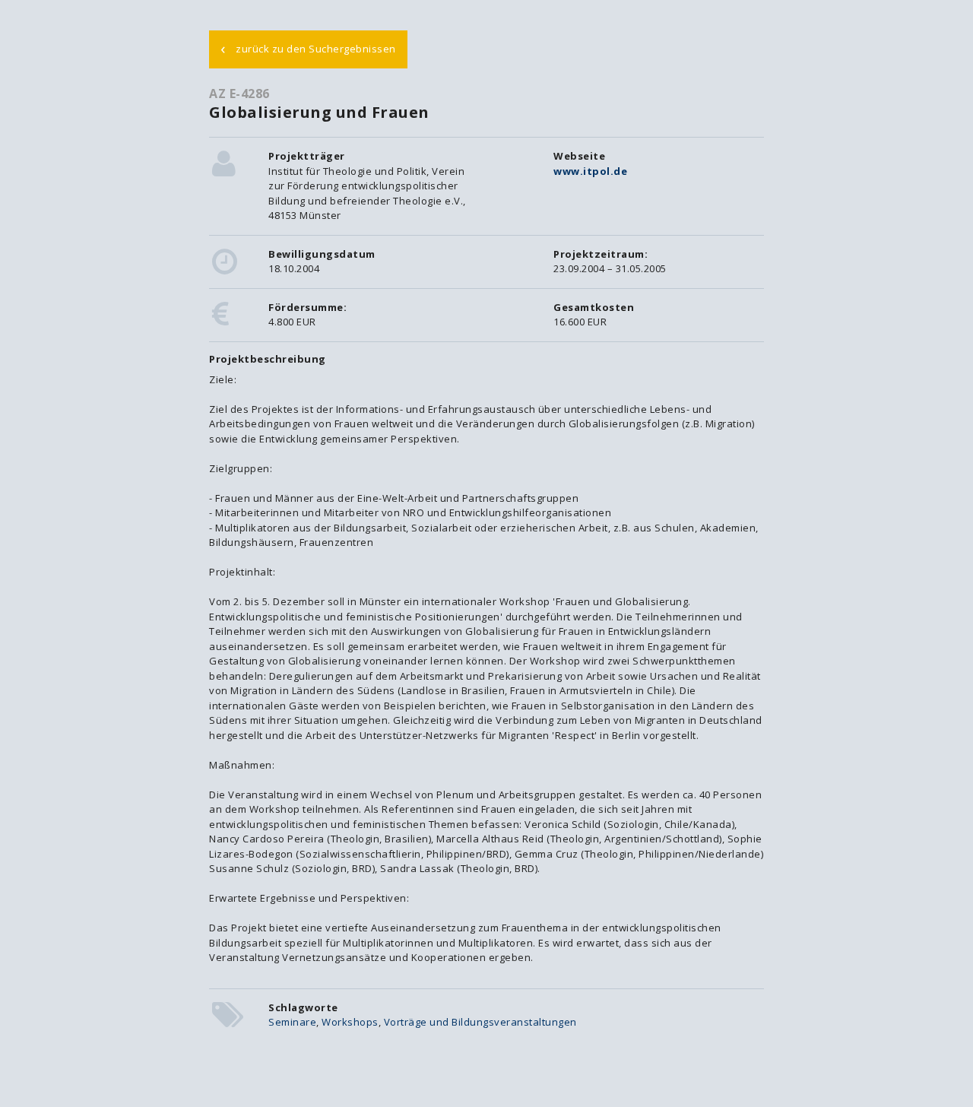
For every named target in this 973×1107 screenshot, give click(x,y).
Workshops (350, 1022)
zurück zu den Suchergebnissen (308, 48)
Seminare (292, 1022)
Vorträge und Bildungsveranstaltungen (480, 1022)
